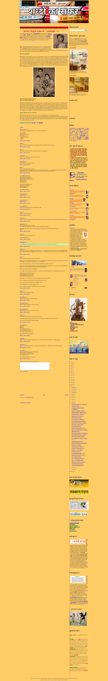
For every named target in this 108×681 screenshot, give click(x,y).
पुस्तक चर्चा (76, 135)
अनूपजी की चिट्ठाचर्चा (74, 523)
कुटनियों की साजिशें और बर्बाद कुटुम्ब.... (78, 463)
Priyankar (21, 315)
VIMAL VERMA (23, 206)
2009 (72, 384)
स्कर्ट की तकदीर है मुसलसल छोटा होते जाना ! (79, 421)
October (73, 390)
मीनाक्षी (21, 143)
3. (72, 280)
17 (73, 269)
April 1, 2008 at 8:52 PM (25, 341)
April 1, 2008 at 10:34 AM (25, 209)
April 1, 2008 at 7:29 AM (25, 158)
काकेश (21, 257)
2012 (72, 379)
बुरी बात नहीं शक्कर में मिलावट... (77, 456)
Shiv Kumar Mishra (23, 303)
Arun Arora (22, 218)
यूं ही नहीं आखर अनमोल (75, 406)
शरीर (74, 139)
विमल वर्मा (28, 34)
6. (75, 280)
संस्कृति (79, 139)
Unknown (21, 249)
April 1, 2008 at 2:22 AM (25, 146)
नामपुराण (76, 134)
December (74, 387)
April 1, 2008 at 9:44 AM (25, 191)
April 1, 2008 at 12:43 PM (25, 239)
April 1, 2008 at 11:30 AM (25, 215)
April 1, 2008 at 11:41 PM (25, 347)
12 (81, 268)
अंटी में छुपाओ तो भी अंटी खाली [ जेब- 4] (78, 448)
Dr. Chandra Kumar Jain (24, 175)
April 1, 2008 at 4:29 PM (25, 312)
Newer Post (22, 394)
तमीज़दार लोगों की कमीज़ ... (76, 431)
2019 (72, 368)
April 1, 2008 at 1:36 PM (25, 246)
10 (78, 268)
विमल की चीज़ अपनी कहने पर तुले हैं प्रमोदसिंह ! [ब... (80, 433)
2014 (72, 375)
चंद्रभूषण (21, 291)
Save (70, 71)
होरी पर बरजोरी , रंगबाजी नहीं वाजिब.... (78, 424)
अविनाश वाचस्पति (22, 325)
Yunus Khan (22, 350)
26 (70, 270)
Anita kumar (22, 338)
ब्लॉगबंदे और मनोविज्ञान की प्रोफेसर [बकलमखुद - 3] (80, 443)
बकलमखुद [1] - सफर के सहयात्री (77, 450)
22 (79, 269)
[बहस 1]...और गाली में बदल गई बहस (77, 460)
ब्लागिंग (70, 137)
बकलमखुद (41, 122)
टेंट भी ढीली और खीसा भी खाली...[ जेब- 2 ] (78, 453)
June (73, 397)
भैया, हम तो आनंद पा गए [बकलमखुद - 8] (78, 419)
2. (71, 280)
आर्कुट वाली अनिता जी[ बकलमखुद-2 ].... (78, 446)
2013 (72, 377)
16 (82, 276)
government (86, 129)
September (74, 392)
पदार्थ (70, 135)
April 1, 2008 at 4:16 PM (25, 300)
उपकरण (81, 132)
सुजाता (21, 167)
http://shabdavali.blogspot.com (75, 597)
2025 (72, 363)
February (73, 467)
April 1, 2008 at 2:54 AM (25, 152)
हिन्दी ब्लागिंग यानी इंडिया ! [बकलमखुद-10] (78, 410)
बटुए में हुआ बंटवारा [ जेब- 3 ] (76, 451)
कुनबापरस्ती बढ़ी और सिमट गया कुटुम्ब (78, 465)
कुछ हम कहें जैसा (36, 33)
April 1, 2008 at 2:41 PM (25, 254)
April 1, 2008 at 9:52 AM (25, 203)
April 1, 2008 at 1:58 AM (25, 140)
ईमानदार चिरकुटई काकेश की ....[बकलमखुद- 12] (41, 31)
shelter (81, 131)
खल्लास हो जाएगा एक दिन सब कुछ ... (77, 416)
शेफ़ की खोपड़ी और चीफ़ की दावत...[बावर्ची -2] (79, 435)
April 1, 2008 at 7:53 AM (25, 164)
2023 (72, 367)
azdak (21, 149)
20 (77, 269)
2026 (72, 361)
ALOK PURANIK (23, 194)
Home (44, 394)
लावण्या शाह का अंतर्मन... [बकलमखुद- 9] (78, 414)
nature (73, 131)
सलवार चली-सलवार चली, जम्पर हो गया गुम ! (78, 428)
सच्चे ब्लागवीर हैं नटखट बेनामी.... (77, 417)
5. (74, 280)
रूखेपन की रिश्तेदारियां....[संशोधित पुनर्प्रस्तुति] (79, 412)
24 (82, 269)
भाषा (73, 137)
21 (78, 269)
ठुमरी (24, 34)
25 (83, 269)
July (73, 396)
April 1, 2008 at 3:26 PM (25, 288)
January (73, 469)
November (74, 389)
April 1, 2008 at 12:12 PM (25, 221)
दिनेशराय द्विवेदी (22, 161)
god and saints (77, 129)
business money (81, 128)
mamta (21, 234)
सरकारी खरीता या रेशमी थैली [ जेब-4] (77, 441)
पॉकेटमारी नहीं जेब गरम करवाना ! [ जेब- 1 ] (78, 455)
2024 (72, 365)
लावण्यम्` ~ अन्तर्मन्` (23, 129)
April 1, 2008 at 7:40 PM (25, 335)
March (73, 402)
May (73, 399)
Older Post (66, 394)
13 (82, 268)
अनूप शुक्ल (21, 155)
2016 (72, 372)
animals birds (72, 128)
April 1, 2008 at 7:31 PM (25, 322)
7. (76, 280)
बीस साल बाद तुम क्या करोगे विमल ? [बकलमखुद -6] (80, 429)
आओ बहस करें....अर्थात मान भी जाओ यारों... (78, 462)
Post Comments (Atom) (29, 397)
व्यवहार (87, 137)
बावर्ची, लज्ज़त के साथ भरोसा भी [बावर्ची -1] (78, 436)
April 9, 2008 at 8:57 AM (25, 358)
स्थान (74, 140)
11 (80, 268)
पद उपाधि (83, 134)
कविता (86, 132)
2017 (72, 370)
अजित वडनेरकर (22, 242)
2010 (72, 382)
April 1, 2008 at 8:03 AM (25, 172)
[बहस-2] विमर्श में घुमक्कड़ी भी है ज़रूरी (78, 458)
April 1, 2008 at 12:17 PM (25, 231)
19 (86, 276)
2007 (72, 471)
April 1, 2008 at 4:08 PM (25, 294)
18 (74, 269)
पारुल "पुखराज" (22, 297)
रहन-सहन (79, 137)
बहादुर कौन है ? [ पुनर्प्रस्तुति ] (76, 444)
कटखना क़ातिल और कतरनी (76, 426)
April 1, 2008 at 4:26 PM (25, 306)
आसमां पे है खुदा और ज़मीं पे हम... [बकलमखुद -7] (79, 422)
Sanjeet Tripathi (22, 224)
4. (73, 280)
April (73, 401)
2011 (72, 380)
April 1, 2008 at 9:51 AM (25, 197)
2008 (72, 385)
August (73, 394)
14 (70, 269)
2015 (72, 373)
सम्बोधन (87, 139)
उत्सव (76, 132)
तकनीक (71, 134)
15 (81, 276)
